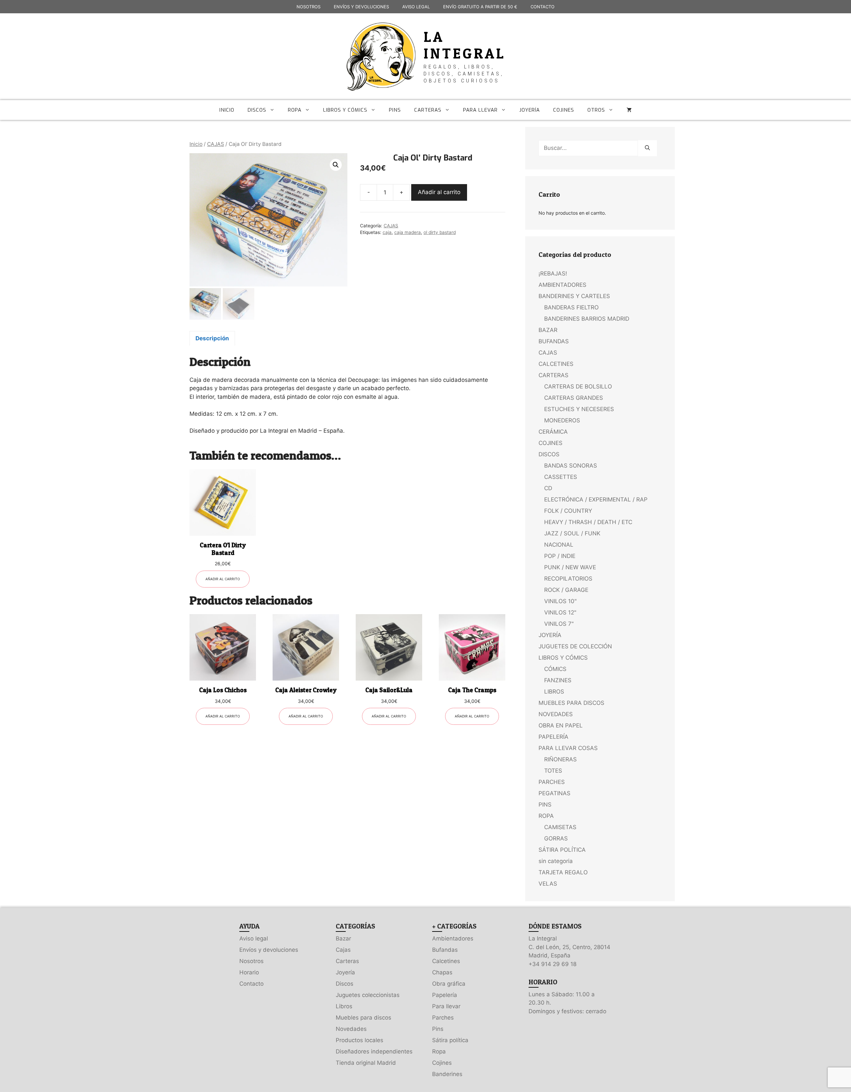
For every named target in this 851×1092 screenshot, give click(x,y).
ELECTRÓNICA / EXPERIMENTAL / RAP (596, 499)
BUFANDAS (554, 341)
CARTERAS (427, 110)
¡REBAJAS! (553, 273)
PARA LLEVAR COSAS (568, 748)
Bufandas (445, 949)
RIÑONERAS (560, 759)
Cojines (442, 1062)
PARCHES (552, 782)
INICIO (226, 110)
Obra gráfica (448, 983)
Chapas (442, 972)
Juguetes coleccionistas (368, 995)
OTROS (596, 110)
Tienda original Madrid (366, 1062)
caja (387, 232)
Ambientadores (452, 938)
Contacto (251, 983)
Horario (249, 972)
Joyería (345, 972)
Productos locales (359, 1040)
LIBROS (554, 691)
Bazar (343, 938)
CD (548, 488)
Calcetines (446, 961)
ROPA (295, 110)
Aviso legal (253, 938)
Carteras (347, 961)
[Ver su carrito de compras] (629, 110)
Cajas (343, 949)
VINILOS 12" (560, 612)
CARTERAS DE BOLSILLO (578, 386)
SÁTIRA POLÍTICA (562, 849)
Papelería (444, 995)
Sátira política (450, 1040)
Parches (443, 1017)
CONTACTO (542, 6)
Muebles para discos (363, 1017)
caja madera (407, 232)
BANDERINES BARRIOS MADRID (586, 318)
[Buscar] (647, 148)
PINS (395, 110)
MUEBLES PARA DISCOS (571, 703)
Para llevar (446, 1006)
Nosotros (251, 961)
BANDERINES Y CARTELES (574, 296)
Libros (344, 1006)
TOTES (553, 770)
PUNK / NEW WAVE (570, 567)
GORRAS (556, 838)
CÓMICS (555, 669)
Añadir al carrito (439, 192)
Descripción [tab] (212, 338)
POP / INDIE (559, 556)
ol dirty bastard (440, 232)
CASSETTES (560, 477)
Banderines (447, 1074)
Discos (344, 983)
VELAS (548, 883)
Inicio (195, 144)
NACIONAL (558, 544)
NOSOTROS (308, 6)
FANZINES (557, 680)
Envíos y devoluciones (268, 949)
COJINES (563, 110)
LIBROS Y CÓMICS (345, 110)
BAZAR (548, 330)
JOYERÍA (529, 110)
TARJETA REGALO (563, 872)
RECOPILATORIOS (568, 578)
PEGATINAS (554, 793)
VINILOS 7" (559, 623)
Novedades (351, 1029)
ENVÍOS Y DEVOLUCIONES (361, 6)
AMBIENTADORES (562, 284)
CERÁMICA (553, 431)
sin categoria (556, 861)
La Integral (465, 45)
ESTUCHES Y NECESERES (579, 409)
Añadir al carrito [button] (222, 579)
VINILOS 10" (560, 601)
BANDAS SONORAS (570, 465)
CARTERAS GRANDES (573, 397)
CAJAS (215, 144)
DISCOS (257, 110)
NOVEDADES (556, 714)
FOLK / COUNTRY (568, 510)
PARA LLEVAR (480, 110)
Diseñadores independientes (374, 1051)
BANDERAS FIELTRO (571, 307)
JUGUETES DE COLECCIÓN (575, 646)
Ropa (439, 1051)
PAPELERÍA (553, 736)
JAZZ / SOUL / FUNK (572, 533)
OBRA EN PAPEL (561, 725)
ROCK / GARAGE (566, 590)
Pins (437, 1029)
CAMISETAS (560, 827)
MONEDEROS (562, 420)
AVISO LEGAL (416, 6)
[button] (336, 165)
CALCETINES (556, 364)
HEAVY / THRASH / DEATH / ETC (588, 522)
